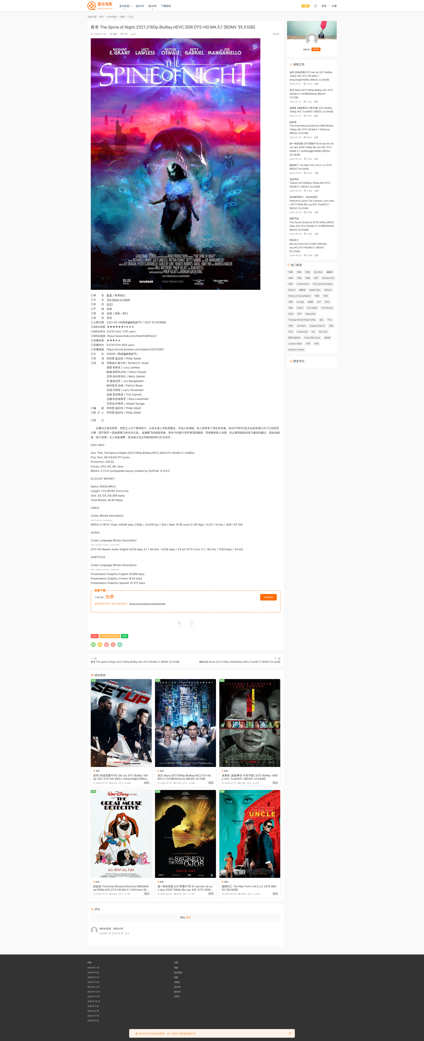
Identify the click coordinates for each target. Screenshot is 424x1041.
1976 (325, 296)
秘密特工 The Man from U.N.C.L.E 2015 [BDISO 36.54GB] (249, 888)
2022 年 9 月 (93, 1006)
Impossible (310, 314)
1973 (327, 302)
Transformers (303, 284)
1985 (290, 302)
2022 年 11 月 (93, 996)
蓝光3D (140, 5)
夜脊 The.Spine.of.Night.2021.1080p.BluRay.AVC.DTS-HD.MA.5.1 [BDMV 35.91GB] (135, 661)
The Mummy (327, 308)
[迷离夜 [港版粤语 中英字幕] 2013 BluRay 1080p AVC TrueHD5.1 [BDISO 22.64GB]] (249, 723)
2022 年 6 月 (93, 1020)
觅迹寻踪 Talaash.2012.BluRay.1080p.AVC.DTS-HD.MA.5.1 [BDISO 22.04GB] (310, 183)
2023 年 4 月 (93, 982)
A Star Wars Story (312, 337)
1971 (299, 314)
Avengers (301, 325)
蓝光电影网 (99, 6)
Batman (291, 290)
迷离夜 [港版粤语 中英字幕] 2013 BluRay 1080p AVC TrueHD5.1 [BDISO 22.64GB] (250, 777)
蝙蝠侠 (330, 272)
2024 (290, 314)
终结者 (327, 337)
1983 (290, 325)
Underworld (302, 331)
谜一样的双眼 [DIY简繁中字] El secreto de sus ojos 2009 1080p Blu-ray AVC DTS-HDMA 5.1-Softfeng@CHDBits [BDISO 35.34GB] (185, 888)
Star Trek (323, 331)
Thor (330, 319)
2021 (110, 304)
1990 (317, 296)
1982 (299, 278)
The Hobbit (312, 308)
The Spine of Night (118, 299)
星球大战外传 (294, 337)
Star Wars (318, 272)
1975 (316, 343)
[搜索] (315, 5)
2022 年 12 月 (93, 991)
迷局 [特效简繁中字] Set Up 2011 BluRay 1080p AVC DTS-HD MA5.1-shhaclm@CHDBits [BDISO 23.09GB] (120, 777)
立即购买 (268, 597)
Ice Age (300, 302)
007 (319, 302)
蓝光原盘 (124, 5)
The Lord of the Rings (322, 284)
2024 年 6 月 (93, 972)
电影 (115, 34)
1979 (290, 331)
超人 (322, 319)
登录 (188, 917)
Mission (328, 290)
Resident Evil (328, 278)
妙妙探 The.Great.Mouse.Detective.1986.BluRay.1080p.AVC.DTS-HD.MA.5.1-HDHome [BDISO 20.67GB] (121, 888)
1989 (290, 308)
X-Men (300, 308)
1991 (316, 278)
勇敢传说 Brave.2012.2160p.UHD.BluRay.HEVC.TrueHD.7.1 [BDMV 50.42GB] (239, 661)
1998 (299, 272)
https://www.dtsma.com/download (147, 603)
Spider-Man (314, 290)
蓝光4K (152, 5)
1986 (307, 278)
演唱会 (177, 982)
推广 (278, 34)
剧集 (176, 977)
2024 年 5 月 (93, 977)
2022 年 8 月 (93, 1011)
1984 (290, 278)
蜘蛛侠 (302, 290)
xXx (313, 331)
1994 (307, 272)
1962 (331, 325)
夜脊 (109, 295)
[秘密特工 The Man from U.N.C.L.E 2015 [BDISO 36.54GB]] (249, 834)
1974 (308, 343)
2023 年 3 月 (93, 987)
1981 (290, 284)
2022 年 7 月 (93, 1015)
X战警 (310, 302)
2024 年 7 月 (93, 967)
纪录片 (177, 996)
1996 (290, 272)
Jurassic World (295, 343)
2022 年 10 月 (93, 1001)
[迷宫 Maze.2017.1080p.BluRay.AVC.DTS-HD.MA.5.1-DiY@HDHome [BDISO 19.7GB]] (185, 723)
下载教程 (166, 5)
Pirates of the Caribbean (299, 296)
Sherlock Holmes (296, 349)
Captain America (317, 325)
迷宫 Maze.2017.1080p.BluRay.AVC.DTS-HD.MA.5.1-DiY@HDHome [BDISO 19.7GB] (185, 777)
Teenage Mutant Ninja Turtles (302, 319)
